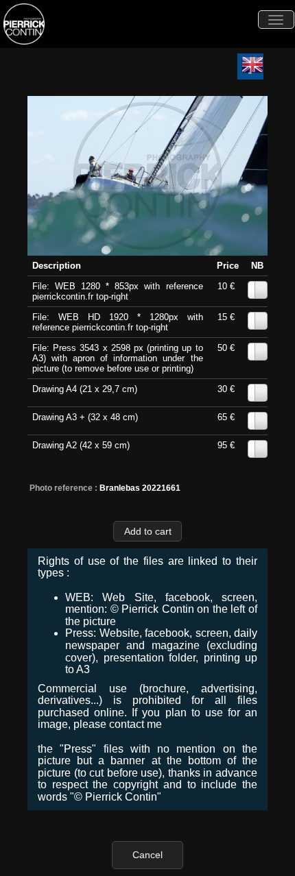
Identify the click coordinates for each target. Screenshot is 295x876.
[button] (147, 531)
